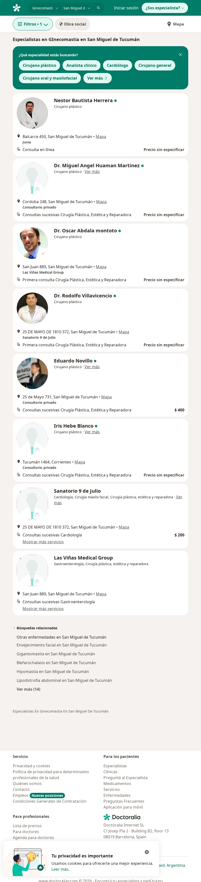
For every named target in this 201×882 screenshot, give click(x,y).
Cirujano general (154, 65)
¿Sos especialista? (163, 8)
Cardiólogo (117, 65)
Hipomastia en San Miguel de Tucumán (53, 671)
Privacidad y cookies (31, 766)
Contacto (21, 789)
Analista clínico (81, 65)
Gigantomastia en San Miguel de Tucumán (56, 654)
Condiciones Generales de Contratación (49, 801)
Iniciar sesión (126, 8)
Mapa (178, 24)
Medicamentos (117, 783)
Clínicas (110, 771)
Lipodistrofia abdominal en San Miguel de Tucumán (64, 680)
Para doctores (26, 831)
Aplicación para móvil (123, 807)
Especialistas (115, 766)
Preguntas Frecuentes (123, 801)
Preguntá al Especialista (125, 777)
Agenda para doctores (33, 837)
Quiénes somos (27, 783)
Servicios (111, 789)
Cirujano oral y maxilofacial (50, 78)
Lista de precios (27, 825)
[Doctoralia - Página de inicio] (19, 7)
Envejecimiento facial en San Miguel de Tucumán (62, 645)
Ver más (95, 78)
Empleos (38, 795)
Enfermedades (117, 795)
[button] (180, 55)
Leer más (59, 869)
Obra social (75, 24)
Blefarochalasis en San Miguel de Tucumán (56, 662)
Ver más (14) (28, 689)
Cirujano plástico (39, 65)
